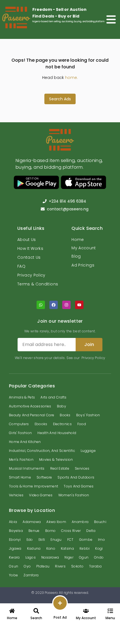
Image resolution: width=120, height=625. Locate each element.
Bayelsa (16, 530)
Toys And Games (78, 486)
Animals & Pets (22, 397)
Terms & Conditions (37, 284)
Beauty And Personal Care (31, 415)
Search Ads (60, 99)
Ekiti (42, 539)
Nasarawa (50, 557)
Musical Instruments (27, 468)
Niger (68, 557)
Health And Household (56, 432)
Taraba (95, 566)
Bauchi (100, 521)
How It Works (30, 248)
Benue (34, 530)
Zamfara (31, 575)
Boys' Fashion (88, 415)
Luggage (88, 450)
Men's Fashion (21, 459)
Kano (50, 548)
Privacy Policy (31, 275)
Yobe (13, 575)
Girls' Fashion (20, 432)
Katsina (67, 548)
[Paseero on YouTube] (79, 305)
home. (71, 77)
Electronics (62, 424)
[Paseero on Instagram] (66, 305)
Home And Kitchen (25, 441)
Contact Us (29, 257)
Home (77, 239)
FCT (70, 539)
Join (89, 344)
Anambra (80, 521)
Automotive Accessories (30, 406)
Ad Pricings (82, 265)
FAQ (21, 266)
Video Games (40, 495)
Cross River (71, 530)
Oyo (27, 566)
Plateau (42, 566)
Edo (30, 539)
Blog (76, 256)
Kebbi (85, 548)
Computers (19, 424)
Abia (13, 521)
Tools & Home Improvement (33, 486)
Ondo (99, 557)
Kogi (99, 548)
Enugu (56, 539)
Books (65, 415)
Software (44, 477)
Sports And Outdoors (75, 477)
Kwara (14, 557)
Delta (90, 530)
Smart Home (20, 477)
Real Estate (59, 468)
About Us (26, 239)
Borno (50, 530)
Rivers (60, 566)
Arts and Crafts (53, 397)
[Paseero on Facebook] (53, 305)
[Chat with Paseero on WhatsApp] (41, 305)
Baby (61, 406)
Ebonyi (15, 539)
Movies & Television (56, 459)
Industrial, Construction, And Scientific (42, 450)
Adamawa (32, 521)
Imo (101, 539)
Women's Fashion (73, 495)
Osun (13, 566)
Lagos (30, 557)
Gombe (86, 539)
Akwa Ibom (56, 521)
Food (81, 424)
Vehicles (16, 495)
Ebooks (41, 424)
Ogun (83, 557)
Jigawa (15, 548)
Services (82, 468)
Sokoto (77, 566)
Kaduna (34, 548)
